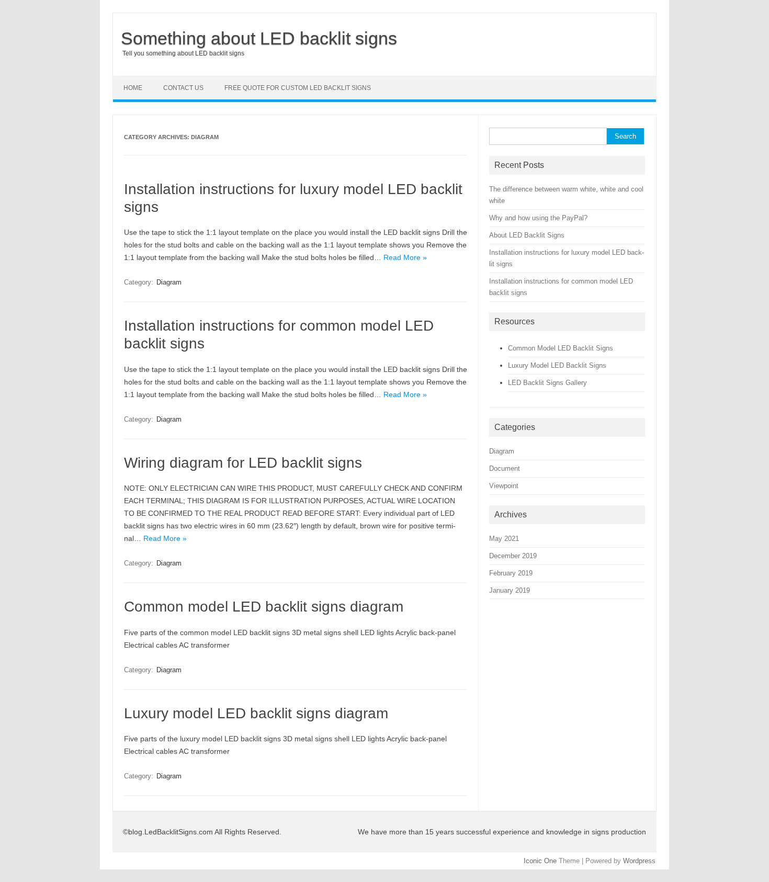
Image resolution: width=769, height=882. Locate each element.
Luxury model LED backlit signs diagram (256, 713)
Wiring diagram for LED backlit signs (243, 463)
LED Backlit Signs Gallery (547, 383)
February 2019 (511, 573)
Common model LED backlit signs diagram (263, 606)
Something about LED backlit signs (259, 38)
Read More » (405, 257)
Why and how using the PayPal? (538, 218)
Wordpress (639, 861)
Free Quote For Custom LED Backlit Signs (297, 88)
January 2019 (509, 590)
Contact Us (183, 88)
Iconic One (540, 861)
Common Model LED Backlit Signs (560, 348)
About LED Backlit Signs (526, 235)
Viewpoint (503, 486)
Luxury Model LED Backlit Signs (557, 365)
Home (132, 88)
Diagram (169, 282)
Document (504, 468)
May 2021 (504, 538)
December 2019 (513, 556)
